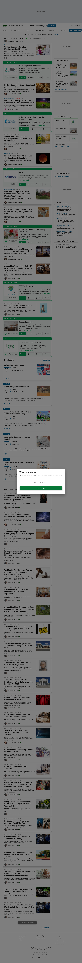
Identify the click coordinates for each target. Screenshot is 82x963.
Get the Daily (41, 488)
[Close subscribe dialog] (61, 472)
